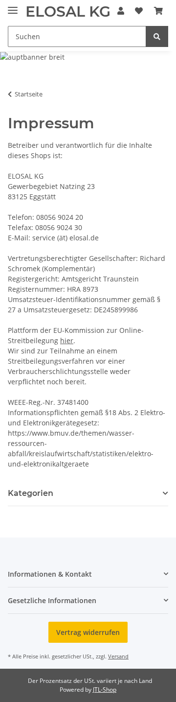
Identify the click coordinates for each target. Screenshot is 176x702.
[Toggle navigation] (13, 6)
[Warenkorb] (158, 11)
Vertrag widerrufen (88, 632)
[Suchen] (157, 36)
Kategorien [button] (30, 493)
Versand (118, 656)
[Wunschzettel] (139, 11)
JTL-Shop (104, 689)
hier (66, 340)
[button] (121, 11)
